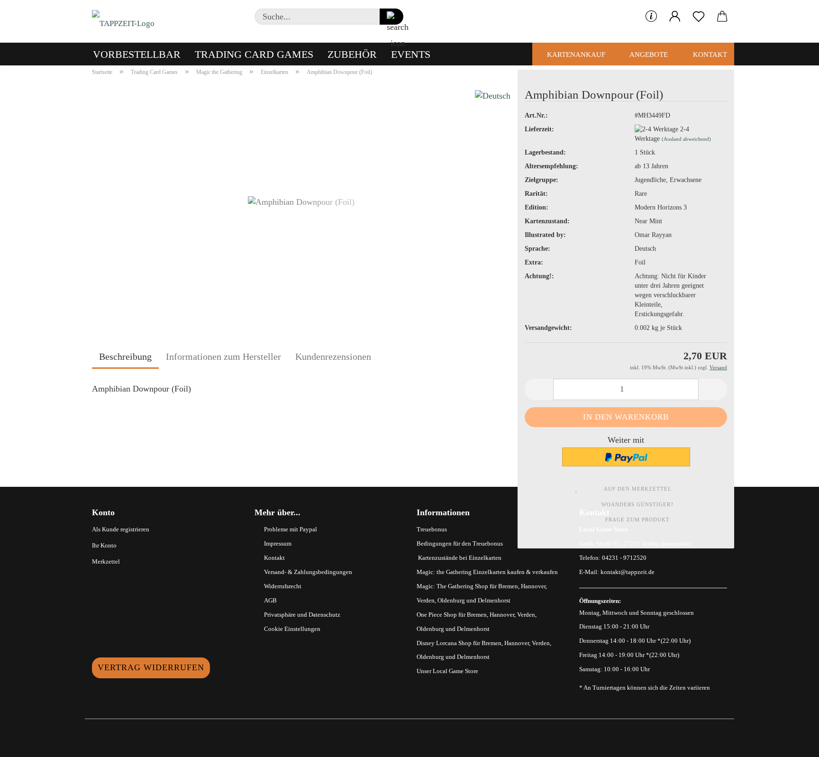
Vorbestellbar (137, 54)
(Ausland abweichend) (686, 139)
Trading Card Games (254, 54)
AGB (270, 600)
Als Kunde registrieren (120, 529)
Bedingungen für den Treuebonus (460, 543)
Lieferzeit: (539, 129)
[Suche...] (391, 17)
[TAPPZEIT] (127, 21)
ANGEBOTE (648, 54)
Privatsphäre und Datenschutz (302, 614)
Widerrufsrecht (282, 586)
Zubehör (352, 54)
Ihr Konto (104, 545)
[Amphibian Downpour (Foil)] (301, 200)
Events (410, 54)
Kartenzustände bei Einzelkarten (459, 557)
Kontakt (709, 54)
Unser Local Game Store (447, 671)
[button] (675, 16)
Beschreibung (125, 356)
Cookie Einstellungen (292, 628)
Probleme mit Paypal (290, 529)
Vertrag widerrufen (151, 667)
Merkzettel (106, 561)
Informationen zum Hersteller (223, 356)
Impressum (277, 543)
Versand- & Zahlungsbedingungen (308, 571)
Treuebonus (432, 529)
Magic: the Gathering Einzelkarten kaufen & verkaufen (487, 571)
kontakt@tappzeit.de (628, 571)
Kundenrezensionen (333, 356)
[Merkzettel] (698, 16)
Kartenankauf (575, 54)
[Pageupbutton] (793, 742)
